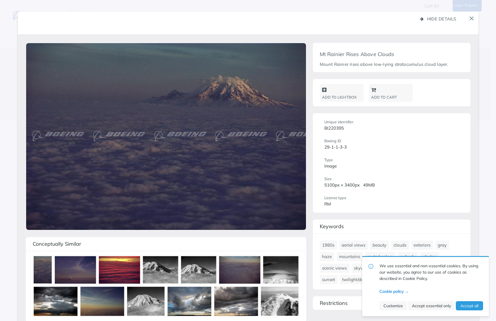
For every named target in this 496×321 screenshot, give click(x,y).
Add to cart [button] (384, 97)
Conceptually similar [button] (57, 244)
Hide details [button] (441, 19)
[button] (471, 18)
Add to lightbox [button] (339, 97)
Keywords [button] (332, 226)
